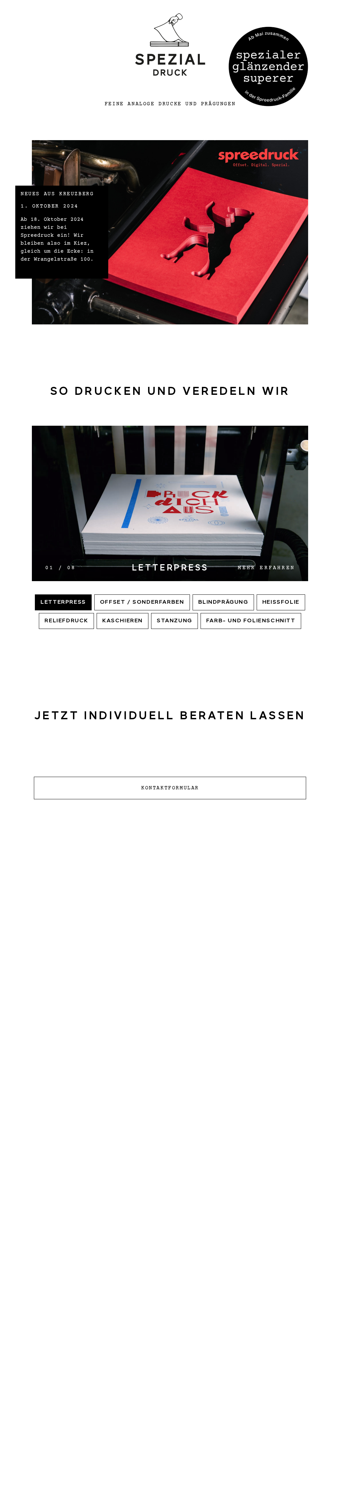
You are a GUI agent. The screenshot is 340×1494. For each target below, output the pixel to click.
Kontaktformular (170, 788)
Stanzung (174, 621)
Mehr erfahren (266, 568)
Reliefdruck (66, 621)
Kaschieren (122, 621)
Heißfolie (280, 602)
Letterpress (63, 602)
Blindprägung (223, 602)
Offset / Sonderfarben (142, 602)
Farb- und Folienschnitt (251, 621)
